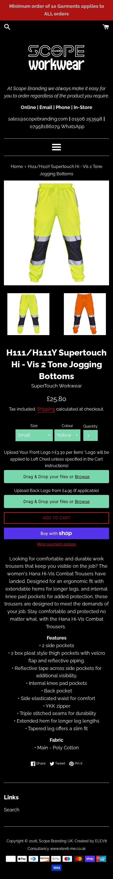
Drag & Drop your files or (56, 476)
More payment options (56, 544)
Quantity (90, 426)
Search (11, 809)
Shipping (46, 409)
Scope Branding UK (56, 841)
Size (34, 425)
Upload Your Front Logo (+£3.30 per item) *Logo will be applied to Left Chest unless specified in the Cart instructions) (56, 459)
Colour (67, 425)
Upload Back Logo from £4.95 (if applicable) (56, 490)
